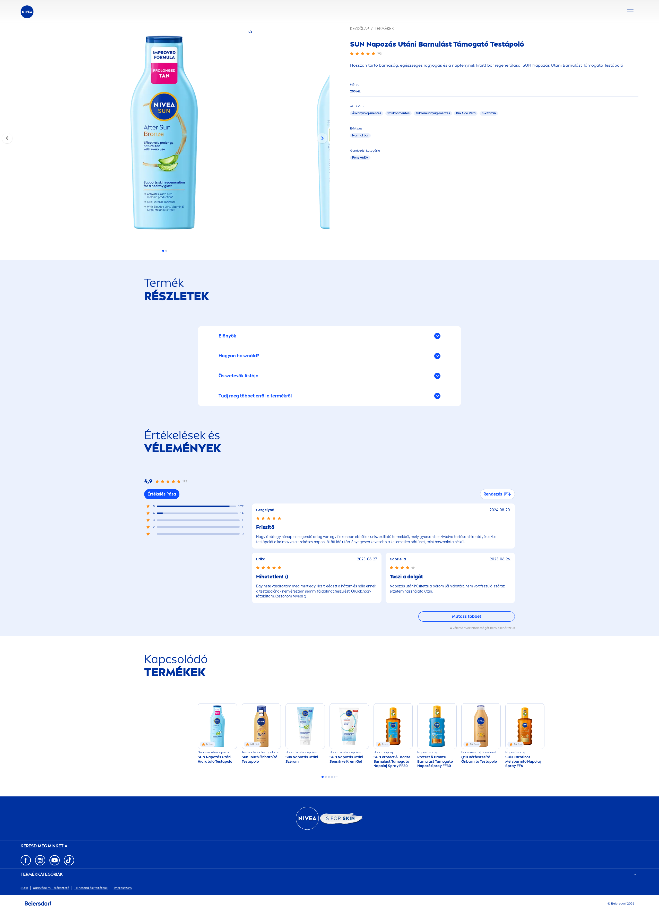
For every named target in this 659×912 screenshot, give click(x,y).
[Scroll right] (322, 138)
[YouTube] (54, 860)
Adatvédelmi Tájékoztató (51, 888)
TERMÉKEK (384, 29)
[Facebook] (26, 860)
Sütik (24, 888)
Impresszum (123, 888)
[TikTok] (69, 860)
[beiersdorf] (38, 903)
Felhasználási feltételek (91, 888)
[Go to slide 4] (332, 777)
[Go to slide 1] (163, 251)
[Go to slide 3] (329, 777)
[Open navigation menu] (630, 12)
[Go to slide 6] (336, 776)
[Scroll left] (7, 138)
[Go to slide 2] (166, 251)
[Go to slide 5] (334, 777)
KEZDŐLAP (359, 29)
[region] (165, 134)
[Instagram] (40, 860)
